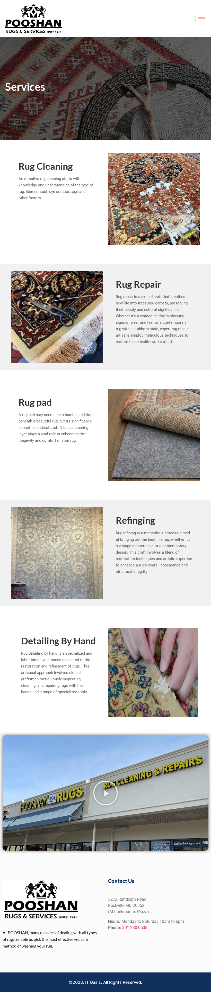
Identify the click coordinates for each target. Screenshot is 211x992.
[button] (105, 793)
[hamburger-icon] (201, 18)
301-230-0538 (134, 927)
